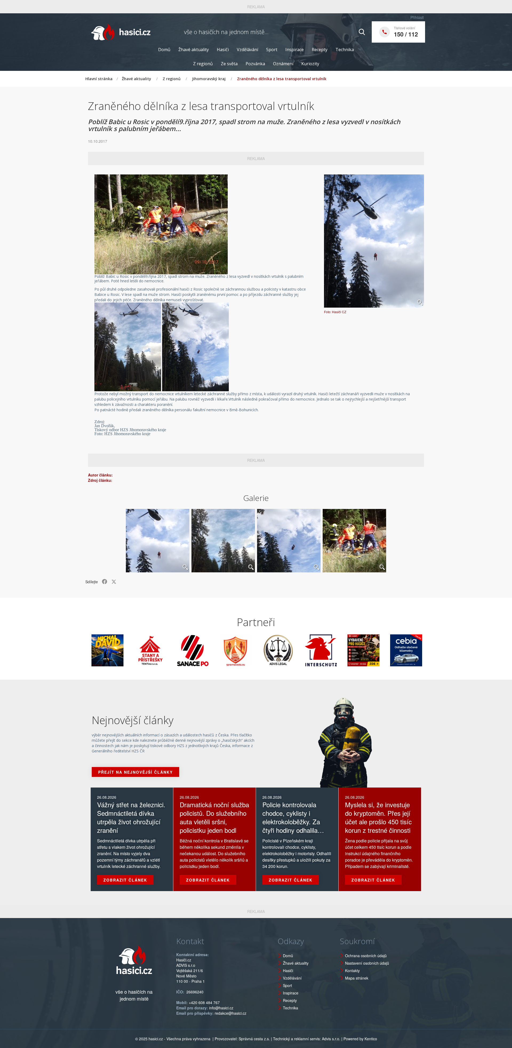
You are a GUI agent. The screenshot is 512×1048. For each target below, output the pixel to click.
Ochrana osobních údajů (366, 955)
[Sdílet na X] (114, 581)
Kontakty (352, 970)
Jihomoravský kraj (209, 78)
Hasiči (223, 49)
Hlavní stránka (99, 78)
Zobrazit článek (125, 880)
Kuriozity (310, 64)
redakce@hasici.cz (230, 1013)
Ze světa (229, 64)
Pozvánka (255, 64)
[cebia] (375, 650)
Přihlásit (417, 17)
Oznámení (283, 64)
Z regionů (203, 64)
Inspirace (294, 49)
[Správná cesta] (204, 650)
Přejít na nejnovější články (135, 772)
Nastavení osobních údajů (367, 963)
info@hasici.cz (221, 1007)
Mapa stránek (356, 978)
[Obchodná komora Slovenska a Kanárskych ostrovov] (418, 650)
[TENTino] (119, 650)
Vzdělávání (247, 49)
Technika (344, 49)
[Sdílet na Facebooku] (104, 581)
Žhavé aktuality (193, 49)
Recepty (319, 49)
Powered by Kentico (360, 1038)
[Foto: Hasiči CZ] (374, 241)
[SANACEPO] (162, 650)
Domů (164, 49)
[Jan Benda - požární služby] (332, 650)
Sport (271, 49)
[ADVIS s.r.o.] (247, 650)
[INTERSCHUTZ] (290, 650)
